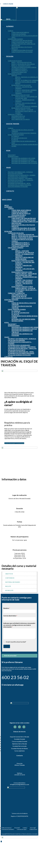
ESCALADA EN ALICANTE (16, 350)
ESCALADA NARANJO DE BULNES (19, 355)
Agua (6, 322)
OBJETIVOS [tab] (9, 574)
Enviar (7, 646)
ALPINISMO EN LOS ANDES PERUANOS (21, 353)
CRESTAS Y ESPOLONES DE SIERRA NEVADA (24, 258)
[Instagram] (19, 727)
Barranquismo (14, 326)
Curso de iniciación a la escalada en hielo (21, 214)
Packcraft (12, 324)
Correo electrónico (10, 616)
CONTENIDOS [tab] (9, 578)
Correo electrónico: (19, 783)
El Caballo (16, 311)
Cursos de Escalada (16, 233)
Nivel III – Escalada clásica (22, 238)
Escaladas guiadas (15, 247)
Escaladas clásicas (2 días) (22, 286)
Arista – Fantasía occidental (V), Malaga (24, 251)
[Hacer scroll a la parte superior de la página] (1, 841)
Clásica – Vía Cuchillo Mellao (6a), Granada (24, 281)
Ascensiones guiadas (16, 217)
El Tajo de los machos (20, 313)
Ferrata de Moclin (19, 296)
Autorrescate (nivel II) (21, 244)
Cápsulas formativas (20, 246)
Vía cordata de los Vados (22, 298)
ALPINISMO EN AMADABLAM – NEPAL (21, 352)
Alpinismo (8, 207)
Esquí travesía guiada (17, 309)
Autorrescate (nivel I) (20, 243)
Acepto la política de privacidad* (16, 642)
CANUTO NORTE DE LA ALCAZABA (24, 230)
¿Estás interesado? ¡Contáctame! (14, 443)
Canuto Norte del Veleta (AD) (24, 220)
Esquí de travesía (11, 299)
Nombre (6, 608)
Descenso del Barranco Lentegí (24, 329)
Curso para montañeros (21, 210)
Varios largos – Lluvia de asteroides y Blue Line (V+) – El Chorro (26, 289)
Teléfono (19, 773)
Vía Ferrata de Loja (19, 295)
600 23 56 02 (15, 677)
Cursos (11, 208)
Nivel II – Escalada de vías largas (25, 236)
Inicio (6, 205)
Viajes (6, 337)
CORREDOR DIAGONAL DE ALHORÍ (23, 228)
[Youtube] (24, 727)
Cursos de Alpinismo (20, 212)
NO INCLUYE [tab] (9, 590)
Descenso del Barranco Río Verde (25, 327)
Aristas (15, 249)
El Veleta (15, 314)
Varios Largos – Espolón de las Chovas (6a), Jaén (26, 274)
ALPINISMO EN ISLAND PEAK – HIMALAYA (22, 348)
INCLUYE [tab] (8, 586)
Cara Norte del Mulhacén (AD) (24, 218)
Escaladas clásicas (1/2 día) (23, 260)
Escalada (8, 231)
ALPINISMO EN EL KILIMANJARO (19, 345)
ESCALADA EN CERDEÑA (16, 340)
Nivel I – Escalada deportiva (23, 234)
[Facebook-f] (15, 727)
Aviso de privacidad (10, 655)
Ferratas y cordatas (16, 293)
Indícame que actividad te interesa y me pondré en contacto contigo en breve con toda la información (19, 625)
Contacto (8, 356)
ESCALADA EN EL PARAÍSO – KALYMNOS (22, 347)
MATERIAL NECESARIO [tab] (12, 582)
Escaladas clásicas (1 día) (22, 272)
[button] (19, 655)
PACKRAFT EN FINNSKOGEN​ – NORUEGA (22, 339)
